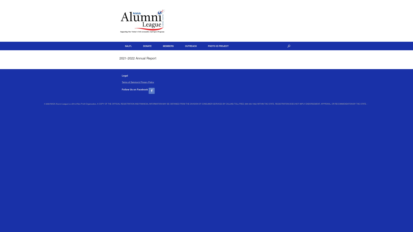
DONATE (147, 46)
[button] (289, 46)
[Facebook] (152, 91)
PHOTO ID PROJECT (218, 46)
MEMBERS (168, 46)
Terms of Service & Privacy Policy (138, 82)
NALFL (128, 46)
